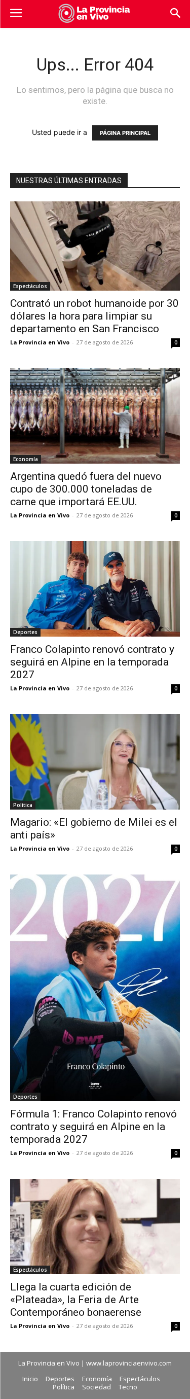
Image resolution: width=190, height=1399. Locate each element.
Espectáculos (30, 286)
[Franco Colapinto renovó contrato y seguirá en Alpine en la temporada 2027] (95, 588)
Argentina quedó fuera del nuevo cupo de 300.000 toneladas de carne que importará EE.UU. (86, 489)
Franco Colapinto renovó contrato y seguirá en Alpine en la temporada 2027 (92, 662)
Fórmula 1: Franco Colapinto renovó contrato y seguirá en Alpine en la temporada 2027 (93, 1126)
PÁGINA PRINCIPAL (125, 132)
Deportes (25, 632)
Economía (25, 459)
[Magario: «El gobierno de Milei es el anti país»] (95, 762)
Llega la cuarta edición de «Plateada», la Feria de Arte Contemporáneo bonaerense (75, 1299)
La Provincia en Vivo (39, 342)
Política (22, 805)
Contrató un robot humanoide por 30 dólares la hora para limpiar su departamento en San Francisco (94, 316)
